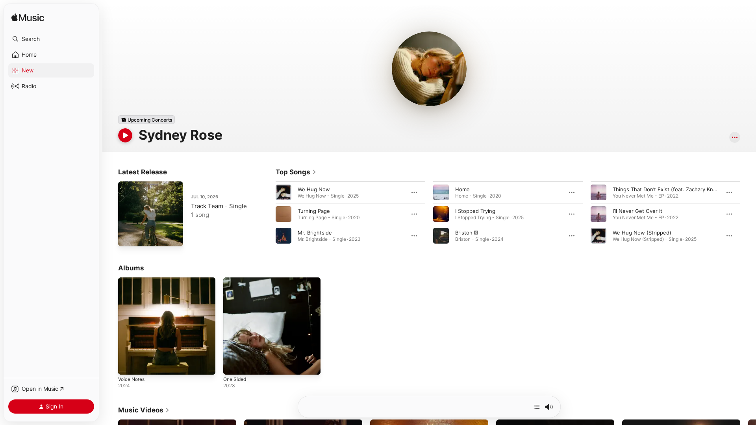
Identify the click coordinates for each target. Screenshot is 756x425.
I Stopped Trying (475, 211)
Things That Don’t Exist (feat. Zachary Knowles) (671, 189)
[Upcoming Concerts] (146, 119)
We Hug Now (314, 189)
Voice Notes (133, 280)
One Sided (236, 280)
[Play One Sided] (233, 365)
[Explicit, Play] (441, 236)
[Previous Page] (267, 214)
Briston (463, 232)
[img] (27, 17)
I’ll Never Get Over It (637, 211)
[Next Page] (748, 214)
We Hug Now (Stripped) (642, 232)
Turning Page (314, 211)
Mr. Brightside (315, 232)
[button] (51, 39)
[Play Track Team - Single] (128, 236)
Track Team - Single (219, 206)
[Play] (125, 135)
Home (462, 189)
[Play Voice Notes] (128, 365)
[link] (296, 172)
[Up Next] (536, 406)
